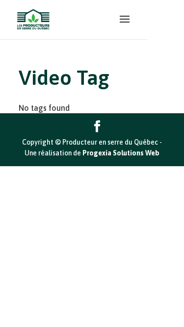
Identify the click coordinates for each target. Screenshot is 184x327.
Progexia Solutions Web (120, 153)
